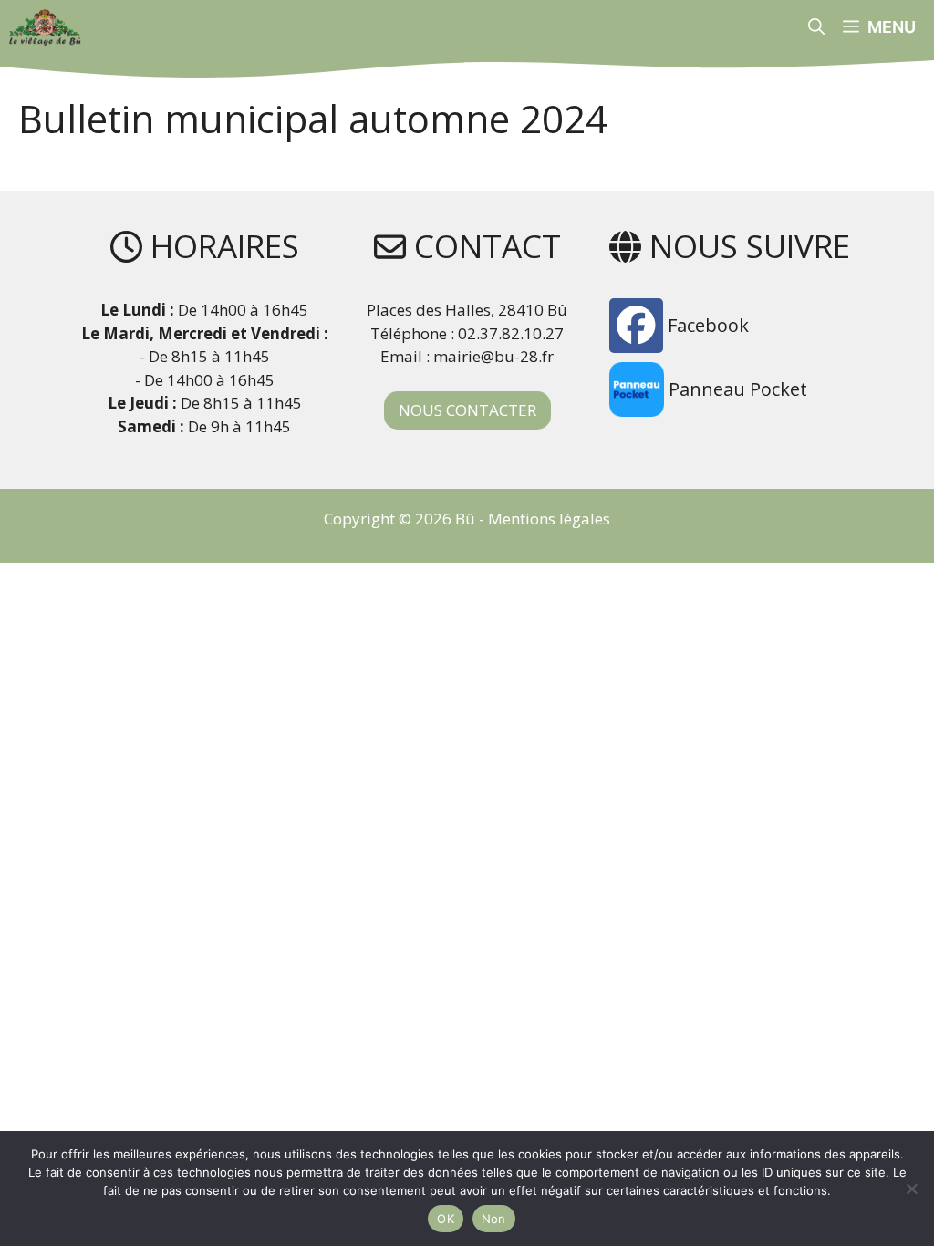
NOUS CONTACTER (467, 410)
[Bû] (45, 27)
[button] (816, 27)
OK (445, 1218)
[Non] (911, 1188)
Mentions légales (549, 518)
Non (494, 1218)
